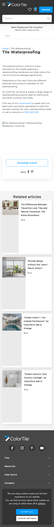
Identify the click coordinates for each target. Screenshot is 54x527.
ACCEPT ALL (27, 512)
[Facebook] (28, 171)
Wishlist (29, 9)
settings (41, 503)
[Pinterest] (32, 171)
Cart (35, 9)
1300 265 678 (31, 112)
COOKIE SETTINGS (27, 518)
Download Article (27, 163)
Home (7, 36)
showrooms (25, 103)
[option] (27, 28)
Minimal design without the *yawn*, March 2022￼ (38, 264)
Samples (46, 9)
